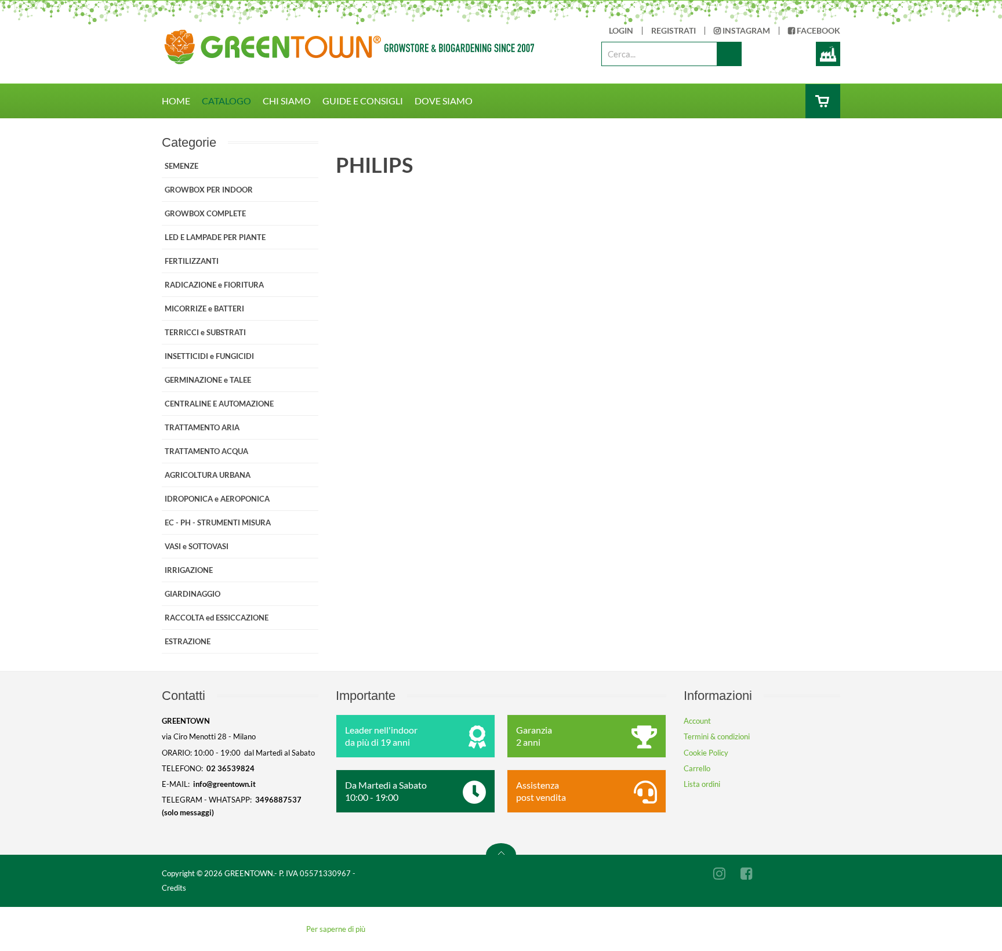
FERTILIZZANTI (192, 261)
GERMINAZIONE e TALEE (208, 379)
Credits (174, 887)
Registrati (673, 31)
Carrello (697, 768)
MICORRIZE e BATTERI (204, 308)
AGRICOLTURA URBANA (208, 475)
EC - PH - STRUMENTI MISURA (218, 522)
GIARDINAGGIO (192, 593)
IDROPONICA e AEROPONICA (217, 498)
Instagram (745, 31)
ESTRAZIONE (187, 641)
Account (697, 720)
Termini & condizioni (717, 736)
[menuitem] (182, 101)
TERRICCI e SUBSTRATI (205, 332)
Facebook (817, 31)
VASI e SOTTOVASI (196, 546)
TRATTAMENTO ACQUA (206, 451)
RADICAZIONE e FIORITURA (214, 284)
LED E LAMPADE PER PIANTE (215, 237)
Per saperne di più (335, 929)
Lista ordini (702, 784)
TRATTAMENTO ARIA (202, 427)
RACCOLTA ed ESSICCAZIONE (216, 617)
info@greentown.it (224, 784)
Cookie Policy (706, 752)
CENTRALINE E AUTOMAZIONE (219, 403)
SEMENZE (181, 165)
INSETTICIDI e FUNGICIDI (209, 356)
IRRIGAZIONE (189, 570)
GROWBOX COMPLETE (205, 213)
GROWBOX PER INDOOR (209, 189)
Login (621, 31)
